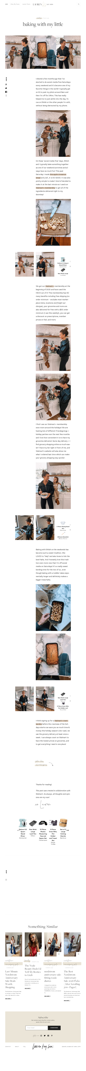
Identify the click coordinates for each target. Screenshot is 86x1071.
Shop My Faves (15, 4)
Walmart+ (49, 286)
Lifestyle (39, 18)
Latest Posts (26, 4)
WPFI (79, 1046)
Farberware (43, 840)
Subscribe (54, 1027)
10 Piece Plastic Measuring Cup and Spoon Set (43, 834)
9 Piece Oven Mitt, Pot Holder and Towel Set (63, 708)
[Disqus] (43, 884)
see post (8, 998)
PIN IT (54, 133)
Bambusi (63, 838)
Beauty (27, 961)
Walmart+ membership (45, 188)
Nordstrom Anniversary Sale (11, 963)
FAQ (24, 1046)
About (17, 1046)
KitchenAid (23, 838)
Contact (8, 1046)
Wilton (33, 836)
